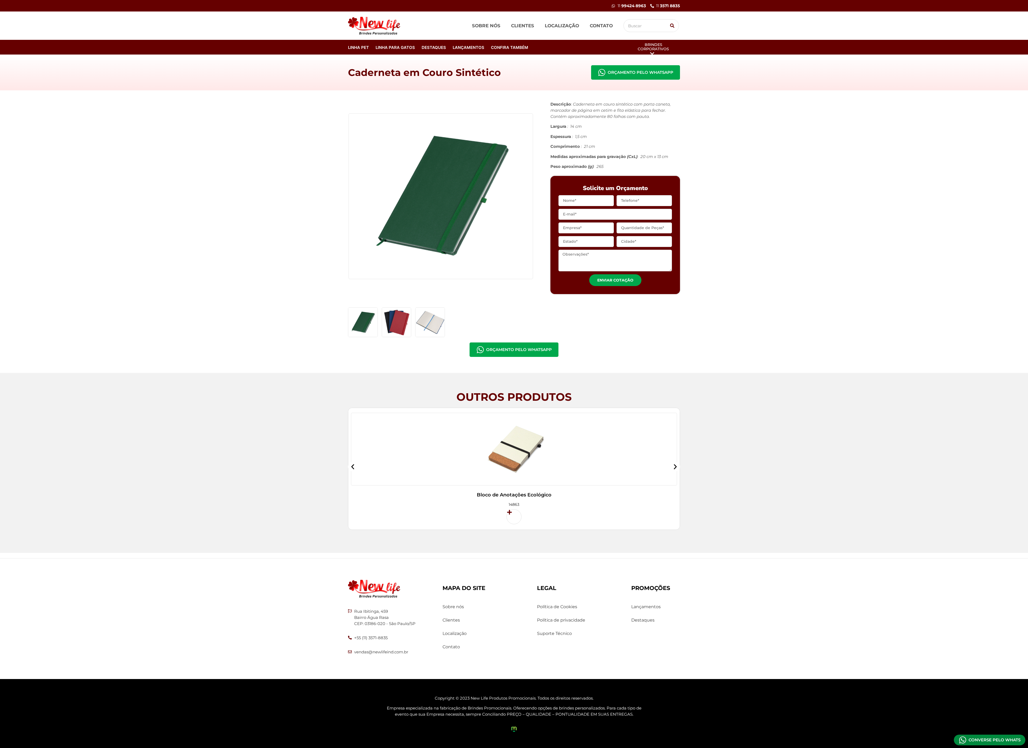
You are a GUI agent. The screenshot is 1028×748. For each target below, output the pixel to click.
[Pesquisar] (672, 26)
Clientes (522, 25)
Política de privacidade (561, 620)
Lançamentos (468, 47)
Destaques (434, 47)
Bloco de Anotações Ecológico (514, 495)
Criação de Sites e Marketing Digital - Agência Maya (514, 729)
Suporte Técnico (554, 633)
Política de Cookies (557, 606)
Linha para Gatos (395, 47)
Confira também (509, 47)
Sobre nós (486, 25)
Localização (562, 25)
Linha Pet (358, 47)
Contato (601, 25)
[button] (352, 467)
